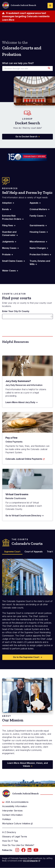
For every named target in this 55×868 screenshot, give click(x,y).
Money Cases (9, 248)
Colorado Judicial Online (23, 459)
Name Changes (38, 248)
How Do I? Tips (10, 840)
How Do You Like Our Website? (18, 845)
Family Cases (37, 215)
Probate (6, 254)
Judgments (8, 241)
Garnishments (37, 225)
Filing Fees (7, 225)
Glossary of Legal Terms (14, 836)
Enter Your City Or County (15, 311)
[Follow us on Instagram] (17, 850)
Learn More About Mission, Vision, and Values (27, 764)
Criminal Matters (38, 209)
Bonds (5, 209)
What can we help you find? (18, 63)
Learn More (8, 19)
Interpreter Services (12, 810)
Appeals (34, 202)
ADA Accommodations (16, 802)
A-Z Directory (9, 832)
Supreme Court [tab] (12, 551)
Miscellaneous (37, 241)
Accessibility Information (14, 806)
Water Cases (9, 270)
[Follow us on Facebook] (23, 850)
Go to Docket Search (26, 136)
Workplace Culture (16, 823)
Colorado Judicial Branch (23, 5)
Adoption (7, 202)
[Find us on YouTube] (36, 850)
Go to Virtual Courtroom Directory (23, 515)
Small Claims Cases (12, 261)
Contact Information (12, 815)
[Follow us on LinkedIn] (29, 850)
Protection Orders (39, 254)
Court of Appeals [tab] (34, 551)
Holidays (6, 819)
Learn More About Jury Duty (20, 402)
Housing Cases (38, 232)
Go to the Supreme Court (26, 657)
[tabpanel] (27, 608)
